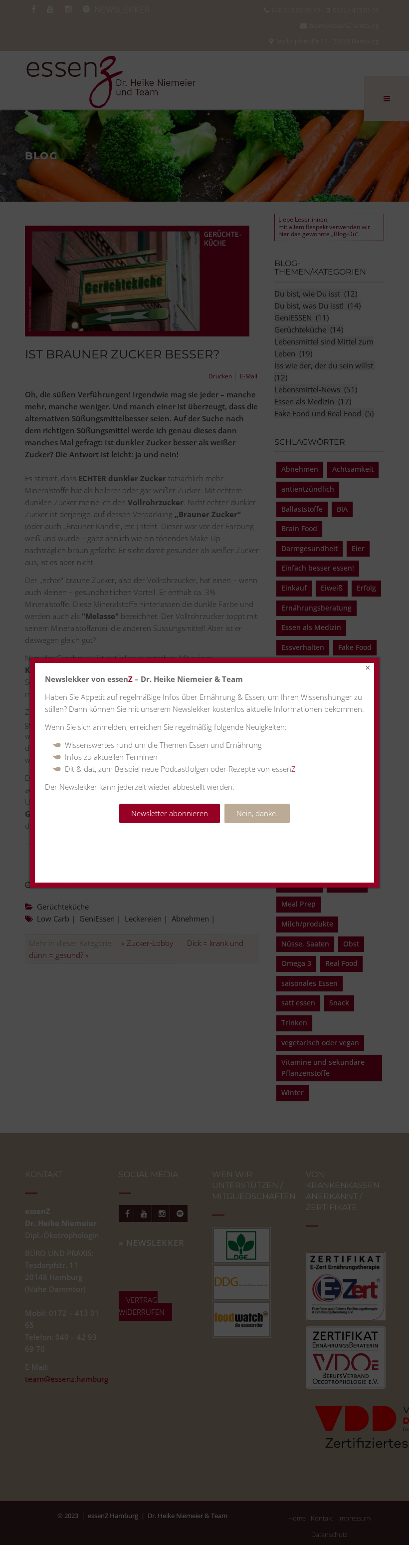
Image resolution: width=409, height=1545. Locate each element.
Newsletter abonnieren (169, 813)
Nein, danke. (257, 813)
